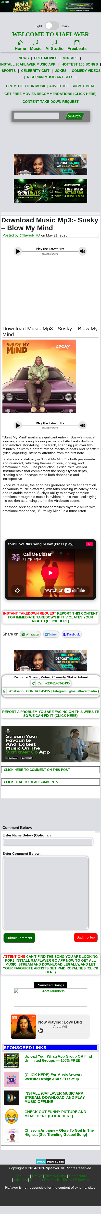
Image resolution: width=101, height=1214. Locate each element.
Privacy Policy (56, 1176)
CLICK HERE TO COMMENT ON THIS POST (36, 770)
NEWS (24, 58)
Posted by (11, 235)
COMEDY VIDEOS (86, 71)
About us (22, 1176)
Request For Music (45, 1180)
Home (20, 48)
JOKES (60, 71)
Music (35, 48)
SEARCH (74, 116)
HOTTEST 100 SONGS (80, 64)
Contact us (77, 1176)
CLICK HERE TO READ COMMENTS (30, 782)
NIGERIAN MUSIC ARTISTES (50, 77)
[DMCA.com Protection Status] (50, 1163)
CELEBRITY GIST (35, 71)
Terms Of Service (76, 1180)
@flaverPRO (30, 235)
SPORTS (9, 71)
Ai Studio (54, 48)
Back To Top (86, 937)
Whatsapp (32, 634)
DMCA (37, 1176)
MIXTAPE (70, 58)
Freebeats (77, 48)
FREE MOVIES (45, 58)
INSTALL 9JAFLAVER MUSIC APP (27, 64)
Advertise (21, 1180)
